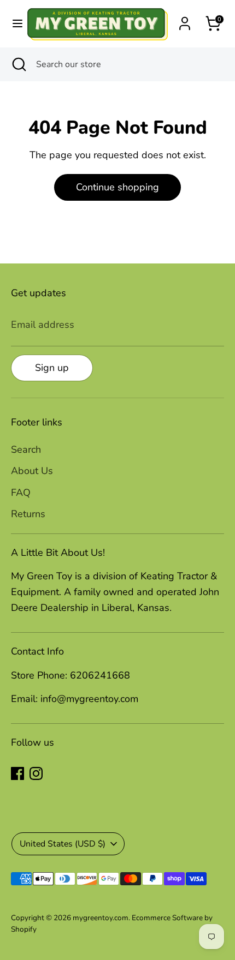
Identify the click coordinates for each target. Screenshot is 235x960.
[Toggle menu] (13, 24)
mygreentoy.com (100, 918)
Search (26, 449)
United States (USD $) (62, 844)
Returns (28, 513)
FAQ (21, 492)
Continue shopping (117, 187)
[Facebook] (17, 773)
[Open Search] (18, 64)
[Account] (185, 20)
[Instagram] (36, 773)
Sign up (52, 367)
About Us (32, 470)
